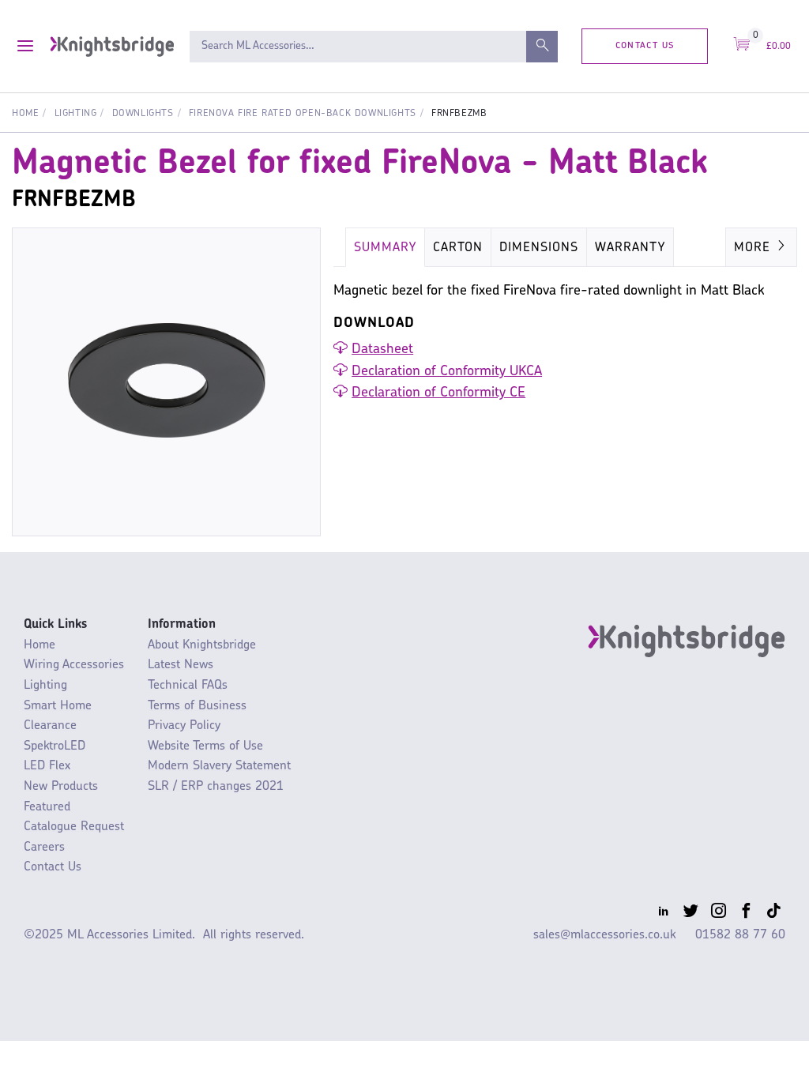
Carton (458, 248)
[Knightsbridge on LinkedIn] (663, 914)
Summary (385, 248)
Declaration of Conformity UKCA (447, 372)
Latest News (180, 665)
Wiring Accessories (74, 665)
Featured (47, 807)
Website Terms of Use (205, 746)
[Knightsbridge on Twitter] (690, 914)
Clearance (50, 726)
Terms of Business (197, 706)
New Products (61, 786)
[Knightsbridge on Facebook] (746, 914)
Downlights (143, 113)
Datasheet (382, 350)
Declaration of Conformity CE (438, 393)
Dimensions (538, 248)
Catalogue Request (74, 827)
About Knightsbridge (202, 645)
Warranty (630, 248)
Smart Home (58, 706)
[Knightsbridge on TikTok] (773, 914)
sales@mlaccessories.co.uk (604, 935)
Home (25, 113)
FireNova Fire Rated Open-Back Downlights (302, 113)
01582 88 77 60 (740, 935)
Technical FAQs (188, 685)
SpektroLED (54, 746)
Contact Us (645, 45)
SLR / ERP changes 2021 (216, 786)
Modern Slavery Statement (219, 766)
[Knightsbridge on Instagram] (718, 914)
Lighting (76, 113)
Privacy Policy (184, 726)
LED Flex (47, 766)
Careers (44, 847)
